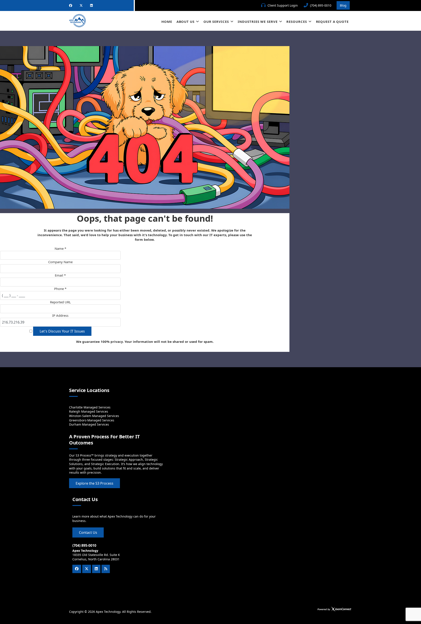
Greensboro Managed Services (91, 420)
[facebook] (70, 5)
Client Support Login (283, 5)
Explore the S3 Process (94, 483)
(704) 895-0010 (320, 5)
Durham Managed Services (89, 424)
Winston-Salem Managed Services (94, 416)
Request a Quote (332, 21)
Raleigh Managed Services (88, 411)
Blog (343, 5)
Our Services (216, 21)
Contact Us (88, 532)
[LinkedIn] (91, 5)
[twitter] (81, 5)
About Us (185, 21)
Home (166, 21)
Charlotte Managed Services (90, 407)
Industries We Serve (257, 21)
